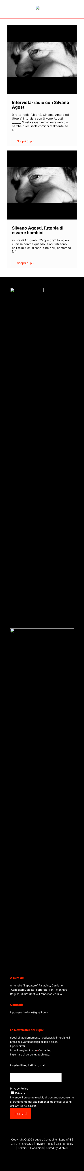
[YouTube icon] (39, 1155)
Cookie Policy (64, 1143)
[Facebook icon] (35, 1155)
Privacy (20, 1093)
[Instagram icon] (44, 1155)
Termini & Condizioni (30, 1148)
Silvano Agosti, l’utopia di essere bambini (37, 230)
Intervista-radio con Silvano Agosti (40, 105)
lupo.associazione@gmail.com (29, 1012)
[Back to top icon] (75, 1162)
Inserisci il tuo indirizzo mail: (28, 1065)
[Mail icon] (49, 1155)
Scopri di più (25, 141)
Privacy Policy (19, 1088)
